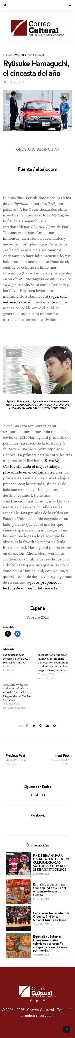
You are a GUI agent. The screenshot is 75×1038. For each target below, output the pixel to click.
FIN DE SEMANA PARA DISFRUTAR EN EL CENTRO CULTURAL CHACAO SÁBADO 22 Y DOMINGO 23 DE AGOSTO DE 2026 (51, 862)
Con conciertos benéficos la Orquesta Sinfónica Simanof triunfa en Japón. (51, 916)
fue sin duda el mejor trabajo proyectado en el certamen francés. (33, 466)
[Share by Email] (48, 726)
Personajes (36, 55)
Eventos (20, 55)
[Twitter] (37, 795)
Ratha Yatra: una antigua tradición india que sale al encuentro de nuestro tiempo (49, 889)
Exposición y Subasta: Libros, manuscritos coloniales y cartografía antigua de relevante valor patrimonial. (50, 943)
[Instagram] (43, 795)
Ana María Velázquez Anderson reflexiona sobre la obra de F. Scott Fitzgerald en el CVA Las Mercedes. (17, 692)
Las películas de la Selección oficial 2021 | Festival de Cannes (16, 658)
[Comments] (55, 726)
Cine (9, 55)
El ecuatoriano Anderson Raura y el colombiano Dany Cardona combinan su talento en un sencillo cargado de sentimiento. (53, 662)
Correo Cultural (40, 1009)
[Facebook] (31, 795)
